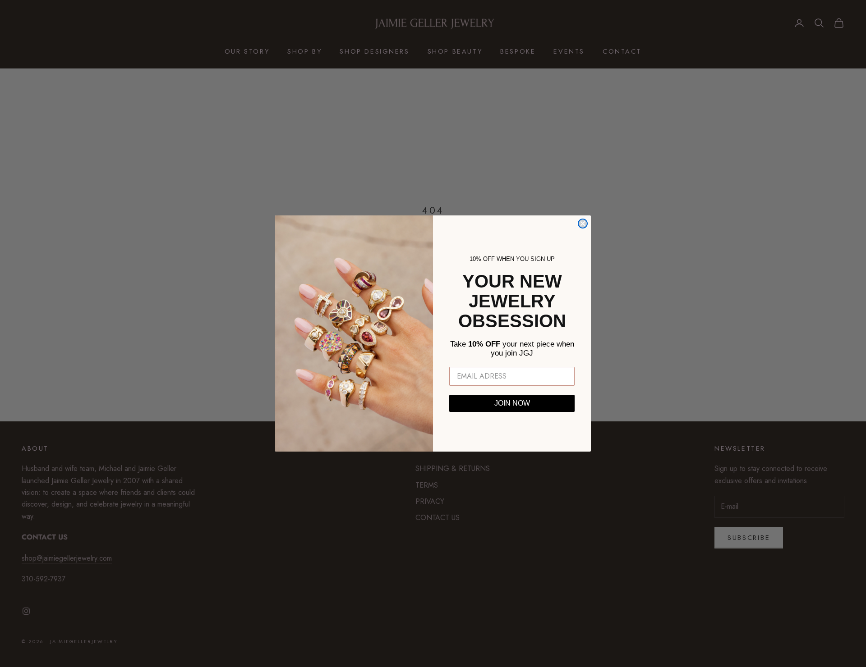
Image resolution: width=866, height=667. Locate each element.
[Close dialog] (582, 223)
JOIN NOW (512, 403)
